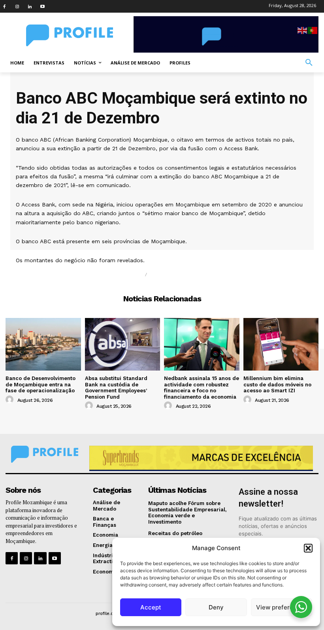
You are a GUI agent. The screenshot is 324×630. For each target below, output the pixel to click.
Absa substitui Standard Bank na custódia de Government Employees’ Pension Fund (116, 387)
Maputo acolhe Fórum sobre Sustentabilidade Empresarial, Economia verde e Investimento (187, 512)
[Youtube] (42, 6)
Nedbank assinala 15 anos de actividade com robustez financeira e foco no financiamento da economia (201, 387)
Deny (216, 607)
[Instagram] (17, 6)
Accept (150, 607)
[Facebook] (4, 6)
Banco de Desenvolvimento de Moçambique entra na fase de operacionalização (40, 384)
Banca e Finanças (181, 275)
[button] (308, 548)
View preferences (281, 607)
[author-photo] (11, 399)
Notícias (126, 275)
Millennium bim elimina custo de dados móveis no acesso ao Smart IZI (277, 384)
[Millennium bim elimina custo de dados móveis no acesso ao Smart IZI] (281, 344)
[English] (303, 29)
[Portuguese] (313, 29)
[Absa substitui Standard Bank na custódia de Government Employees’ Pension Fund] (122, 344)
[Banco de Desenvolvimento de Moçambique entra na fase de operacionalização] (43, 344)
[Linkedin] (29, 6)
